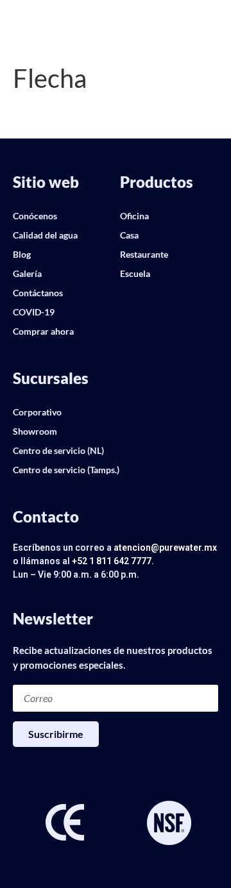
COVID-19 (34, 311)
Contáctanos (38, 292)
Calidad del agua (45, 235)
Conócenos (35, 215)
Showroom (35, 431)
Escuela (135, 273)
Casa (129, 235)
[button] (22, 824)
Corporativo (37, 411)
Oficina (134, 215)
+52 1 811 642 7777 (111, 561)
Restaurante (144, 254)
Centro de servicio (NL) (58, 450)
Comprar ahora (43, 331)
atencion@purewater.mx (165, 547)
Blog (22, 254)
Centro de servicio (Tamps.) (66, 469)
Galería (27, 273)
